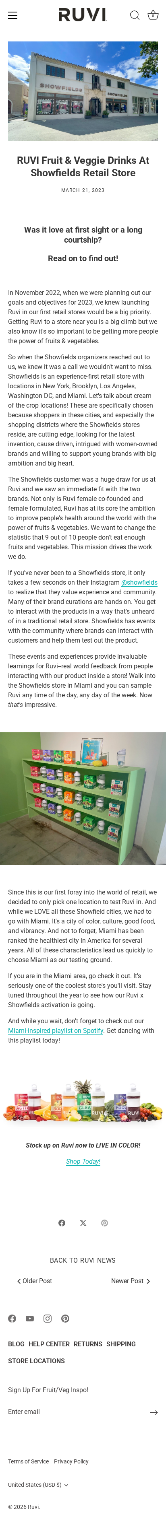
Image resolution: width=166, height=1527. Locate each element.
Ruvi (33, 1507)
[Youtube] (30, 1318)
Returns (88, 1344)
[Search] (135, 16)
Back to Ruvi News (83, 1260)
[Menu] (13, 15)
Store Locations (36, 1361)
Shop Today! (83, 1161)
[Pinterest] (65, 1318)
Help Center (49, 1344)
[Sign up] (154, 1412)
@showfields (139, 582)
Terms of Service (28, 1461)
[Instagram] (48, 1318)
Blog (16, 1344)
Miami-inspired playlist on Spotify (55, 1030)
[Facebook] (12, 1318)
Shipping (121, 1344)
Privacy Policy (71, 1461)
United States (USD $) (35, 1485)
